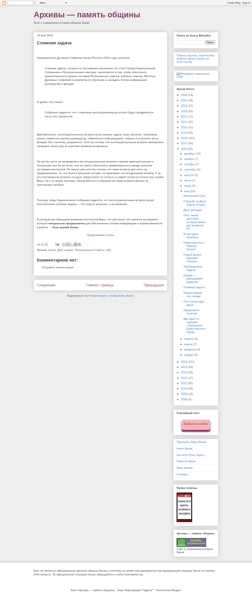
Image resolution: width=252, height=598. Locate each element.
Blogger (176, 590)
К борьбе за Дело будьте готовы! (194, 203)
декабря (190, 153)
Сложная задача (194, 287)
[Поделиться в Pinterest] (79, 244)
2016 (184, 148)
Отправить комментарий (57, 267)
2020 (184, 127)
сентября (190, 169)
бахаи (52, 249)
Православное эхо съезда (192, 294)
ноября (189, 158)
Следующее (46, 285)
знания (68, 249)
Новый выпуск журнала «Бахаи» (192, 258)
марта (188, 344)
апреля (189, 338)
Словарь (182, 474)
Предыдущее (154, 285)
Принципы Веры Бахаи (191, 441)
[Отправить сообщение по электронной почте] (57, 244)
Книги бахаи (184, 448)
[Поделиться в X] (72, 244)
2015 (184, 361)
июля (188, 180)
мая (187, 191)
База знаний (185, 467)
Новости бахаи (186, 461)
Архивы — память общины (87, 14)
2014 (184, 367)
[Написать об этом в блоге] (68, 244)
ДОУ (60, 249)
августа (189, 175)
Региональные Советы (89, 249)
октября (189, 164)
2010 (184, 388)
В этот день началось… (192, 235)
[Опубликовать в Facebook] (76, 244)
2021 (184, 121)
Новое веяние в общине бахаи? (193, 246)
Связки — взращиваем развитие (193, 279)
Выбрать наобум (195, 424)
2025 (184, 100)
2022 (184, 116)
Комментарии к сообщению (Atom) (111, 295)
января (189, 354)
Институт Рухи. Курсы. (191, 454)
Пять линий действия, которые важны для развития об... (194, 222)
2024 (184, 105)
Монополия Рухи (194, 195)
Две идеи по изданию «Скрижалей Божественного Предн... (194, 325)
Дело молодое (192, 209)
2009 (184, 393)
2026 (184, 95)
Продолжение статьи (100, 235)
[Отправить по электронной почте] (64, 244)
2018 (184, 138)
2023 (184, 111)
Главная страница (100, 285)
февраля (190, 349)
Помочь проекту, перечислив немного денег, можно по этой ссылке (195, 58)
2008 (184, 399)
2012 (184, 377)
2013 (184, 372)
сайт (108, 249)
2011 (184, 383)
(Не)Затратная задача (192, 268)
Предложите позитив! (191, 311)
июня (188, 185)
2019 (184, 132)
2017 (184, 143)
